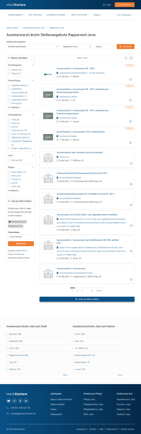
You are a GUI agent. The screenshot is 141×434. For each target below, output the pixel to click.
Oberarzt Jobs (123, 409)
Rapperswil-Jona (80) (18, 355)
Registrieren (125, 4)
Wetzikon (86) (15, 334)
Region (11, 167)
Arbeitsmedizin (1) (19, 96)
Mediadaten (56, 414)
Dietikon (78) (14, 369)
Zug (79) (13, 362)
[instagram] (14, 401)
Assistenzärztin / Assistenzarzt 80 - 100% (75, 68)
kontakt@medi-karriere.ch (23, 413)
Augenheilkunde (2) (19, 100)
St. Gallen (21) (81, 348)
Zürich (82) (14, 348)
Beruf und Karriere (79, 15)
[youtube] (8, 401)
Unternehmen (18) (19, 130)
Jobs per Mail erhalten (88, 299)
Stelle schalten (58, 404)
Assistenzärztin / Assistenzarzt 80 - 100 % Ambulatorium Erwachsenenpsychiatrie (83, 91)
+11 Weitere (14, 107)
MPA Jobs (88, 414)
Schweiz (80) (16, 160)
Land (10, 155)
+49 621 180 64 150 (20, 408)
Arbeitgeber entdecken (55, 15)
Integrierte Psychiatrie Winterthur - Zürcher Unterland (81, 73)
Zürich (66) (80, 334)
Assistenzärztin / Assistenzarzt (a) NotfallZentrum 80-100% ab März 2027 (88, 241)
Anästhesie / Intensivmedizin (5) (19, 91)
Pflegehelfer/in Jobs (93, 409)
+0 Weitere (13, 190)
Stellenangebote (15, 15)
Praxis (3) (15, 123)
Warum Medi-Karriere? (61, 399)
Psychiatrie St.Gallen (68, 136)
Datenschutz (112, 429)
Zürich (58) (16, 186)
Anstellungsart (14, 65)
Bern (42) (79, 341)
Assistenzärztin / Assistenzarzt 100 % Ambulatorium (81, 132)
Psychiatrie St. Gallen (68, 97)
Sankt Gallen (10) (18, 172)
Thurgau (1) (16, 179)
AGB (22, 251)
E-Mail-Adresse (13, 232)
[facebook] (20, 401)
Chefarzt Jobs (123, 414)
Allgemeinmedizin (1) (20, 85)
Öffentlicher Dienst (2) (20, 137)
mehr (65, 375)
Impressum (81, 429)
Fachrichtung (14, 80)
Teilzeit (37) (16, 73)
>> (131, 58)
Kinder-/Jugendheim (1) (21, 148)
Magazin (97, 15)
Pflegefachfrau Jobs (93, 404)
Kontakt (92, 429)
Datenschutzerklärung (16, 254)
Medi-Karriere (12, 28)
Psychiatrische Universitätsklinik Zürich (76, 273)
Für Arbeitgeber (124, 15)
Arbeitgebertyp (14, 115)
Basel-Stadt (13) (82, 362)
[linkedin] (26, 401)
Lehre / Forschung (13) (21, 134)
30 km (99, 46)
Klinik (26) (15, 120)
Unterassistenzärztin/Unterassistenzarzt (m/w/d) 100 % (82, 173)
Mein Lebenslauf (35, 15)
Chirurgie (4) (16, 103)
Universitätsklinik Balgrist (70, 178)
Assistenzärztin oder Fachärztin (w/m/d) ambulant (80, 152)
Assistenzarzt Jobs (126, 399)
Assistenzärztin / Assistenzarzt (71, 268)
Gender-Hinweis (127, 429)
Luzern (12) (80, 369)
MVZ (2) (14, 127)
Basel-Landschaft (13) (85, 355)
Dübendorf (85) (16, 341)
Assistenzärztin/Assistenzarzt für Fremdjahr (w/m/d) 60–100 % (86, 194)
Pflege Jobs (89, 399)
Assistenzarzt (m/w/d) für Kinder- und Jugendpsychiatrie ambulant (87, 214)
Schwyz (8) (16, 176)
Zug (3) (14, 183)
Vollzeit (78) (16, 70)
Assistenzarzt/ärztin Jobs (34, 28)
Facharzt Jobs (124, 404)
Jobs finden (127, 47)
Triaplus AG (64, 157)
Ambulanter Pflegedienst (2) (21, 143)
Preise (53, 409)
